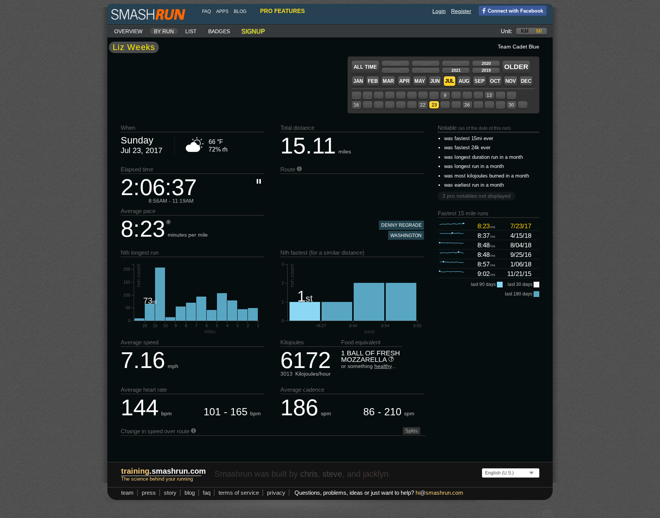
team (127, 492)
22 (422, 105)
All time (365, 67)
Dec (526, 81)
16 (356, 105)
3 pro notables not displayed (476, 196)
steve (332, 474)
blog (240, 11)
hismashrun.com (439, 492)
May (419, 81)
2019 (486, 70)
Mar (388, 81)
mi (539, 31)
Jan (358, 81)
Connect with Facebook (515, 11)
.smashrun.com (163, 471)
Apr (404, 81)
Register (461, 11)
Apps (222, 11)
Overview (128, 31)
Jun (435, 81)
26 (467, 105)
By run (164, 31)
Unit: (506, 31)
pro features (282, 11)
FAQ (206, 11)
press (149, 492)
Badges (219, 31)
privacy (276, 492)
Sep (479, 81)
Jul (449, 81)
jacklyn (375, 474)
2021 (456, 70)
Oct (495, 81)
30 (511, 105)
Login (439, 11)
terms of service (238, 492)
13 (489, 95)
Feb (373, 81)
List (191, 31)
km (525, 31)
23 (434, 105)
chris (309, 474)
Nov (510, 81)
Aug (464, 81)
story (170, 492)
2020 (486, 63)
